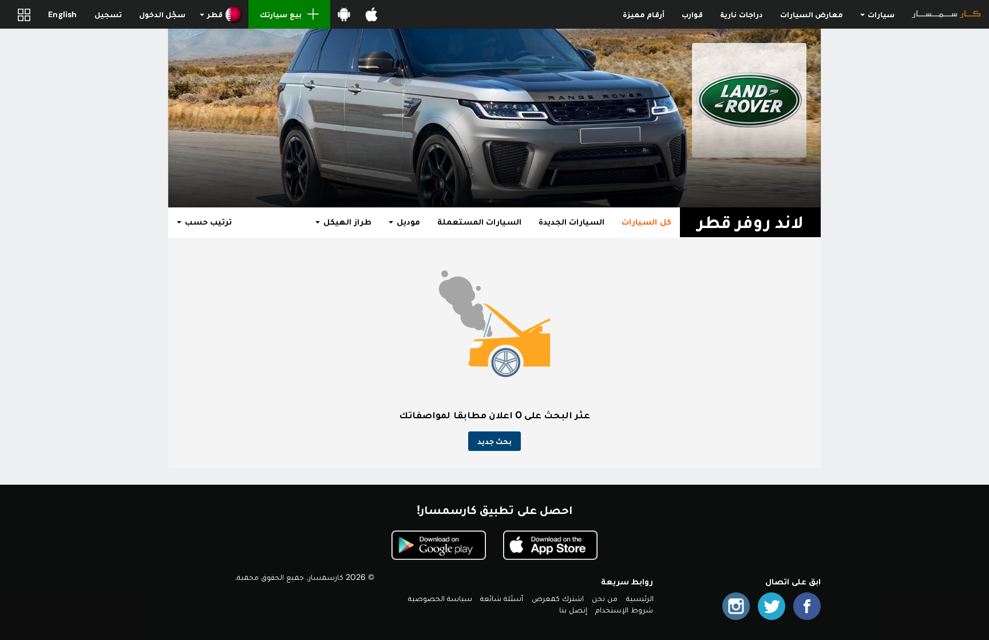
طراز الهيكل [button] (346, 221)
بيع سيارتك (280, 14)
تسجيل (108, 14)
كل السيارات (646, 221)
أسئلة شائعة (501, 598)
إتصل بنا (573, 609)
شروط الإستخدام (624, 609)
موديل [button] (407, 221)
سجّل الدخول (162, 14)
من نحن (605, 598)
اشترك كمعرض (558, 598)
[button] (221, 14)
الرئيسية (640, 598)
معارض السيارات (811, 14)
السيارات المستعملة (479, 221)
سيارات (880, 14)
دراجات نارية (741, 14)
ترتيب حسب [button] (207, 221)
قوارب (692, 14)
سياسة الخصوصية (440, 598)
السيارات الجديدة (571, 221)
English (62, 14)
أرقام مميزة (643, 14)
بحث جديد (494, 441)
